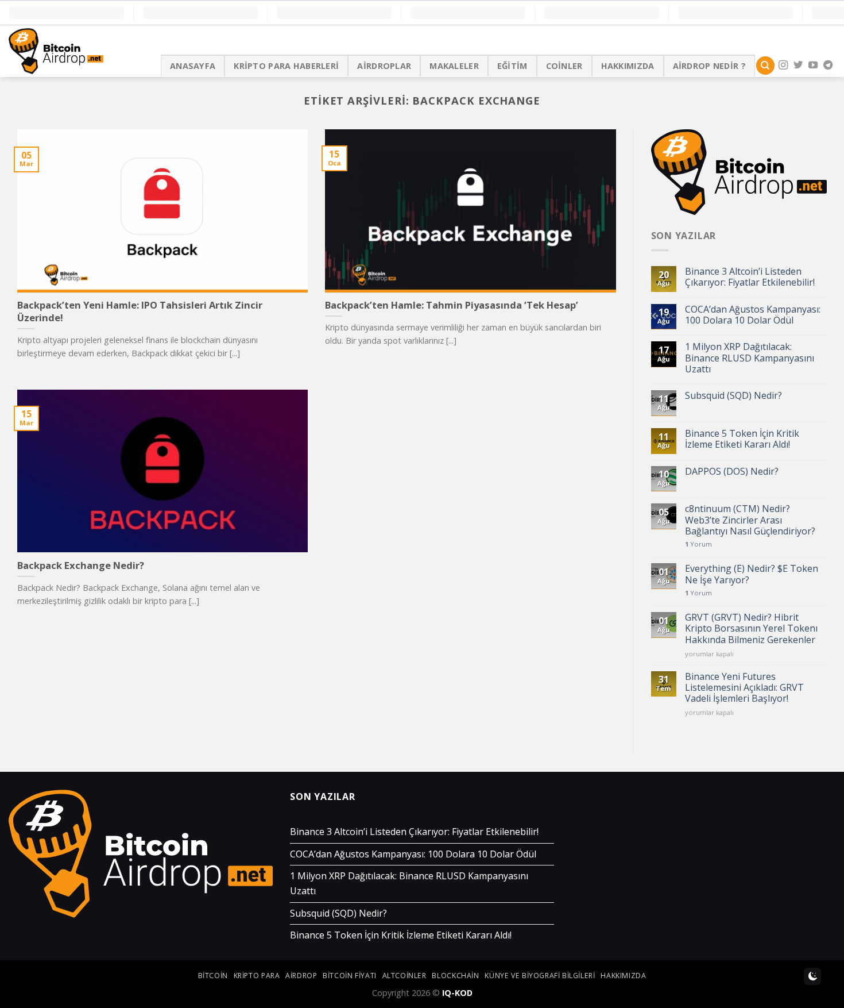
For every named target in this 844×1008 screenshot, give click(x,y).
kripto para (257, 975)
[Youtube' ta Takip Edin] (813, 65)
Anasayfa (192, 65)
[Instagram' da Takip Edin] (783, 65)
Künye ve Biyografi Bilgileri (540, 975)
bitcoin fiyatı (350, 975)
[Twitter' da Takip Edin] (798, 65)
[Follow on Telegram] (828, 65)
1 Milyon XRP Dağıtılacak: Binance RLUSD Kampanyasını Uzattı (749, 358)
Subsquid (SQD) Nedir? (733, 395)
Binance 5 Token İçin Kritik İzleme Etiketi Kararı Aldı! (742, 439)
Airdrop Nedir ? (709, 65)
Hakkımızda (628, 65)
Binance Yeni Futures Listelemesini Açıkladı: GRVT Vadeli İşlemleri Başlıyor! (744, 688)
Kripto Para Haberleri (286, 65)
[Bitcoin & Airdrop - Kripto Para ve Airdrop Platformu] (76, 51)
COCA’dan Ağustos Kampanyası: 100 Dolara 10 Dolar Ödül (752, 315)
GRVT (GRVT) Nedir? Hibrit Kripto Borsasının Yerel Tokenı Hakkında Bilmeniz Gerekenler (751, 628)
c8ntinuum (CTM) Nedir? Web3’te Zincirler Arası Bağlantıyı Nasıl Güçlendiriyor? (750, 520)
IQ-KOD (457, 992)
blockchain (455, 975)
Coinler (564, 65)
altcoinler (404, 975)
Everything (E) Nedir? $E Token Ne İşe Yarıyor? (751, 574)
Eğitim (512, 65)
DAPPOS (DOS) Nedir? (732, 471)
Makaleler (454, 65)
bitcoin (213, 975)
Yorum (698, 544)
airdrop (301, 975)
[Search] (765, 65)
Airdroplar (384, 65)
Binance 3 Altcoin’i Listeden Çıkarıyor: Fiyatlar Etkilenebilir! (750, 277)
